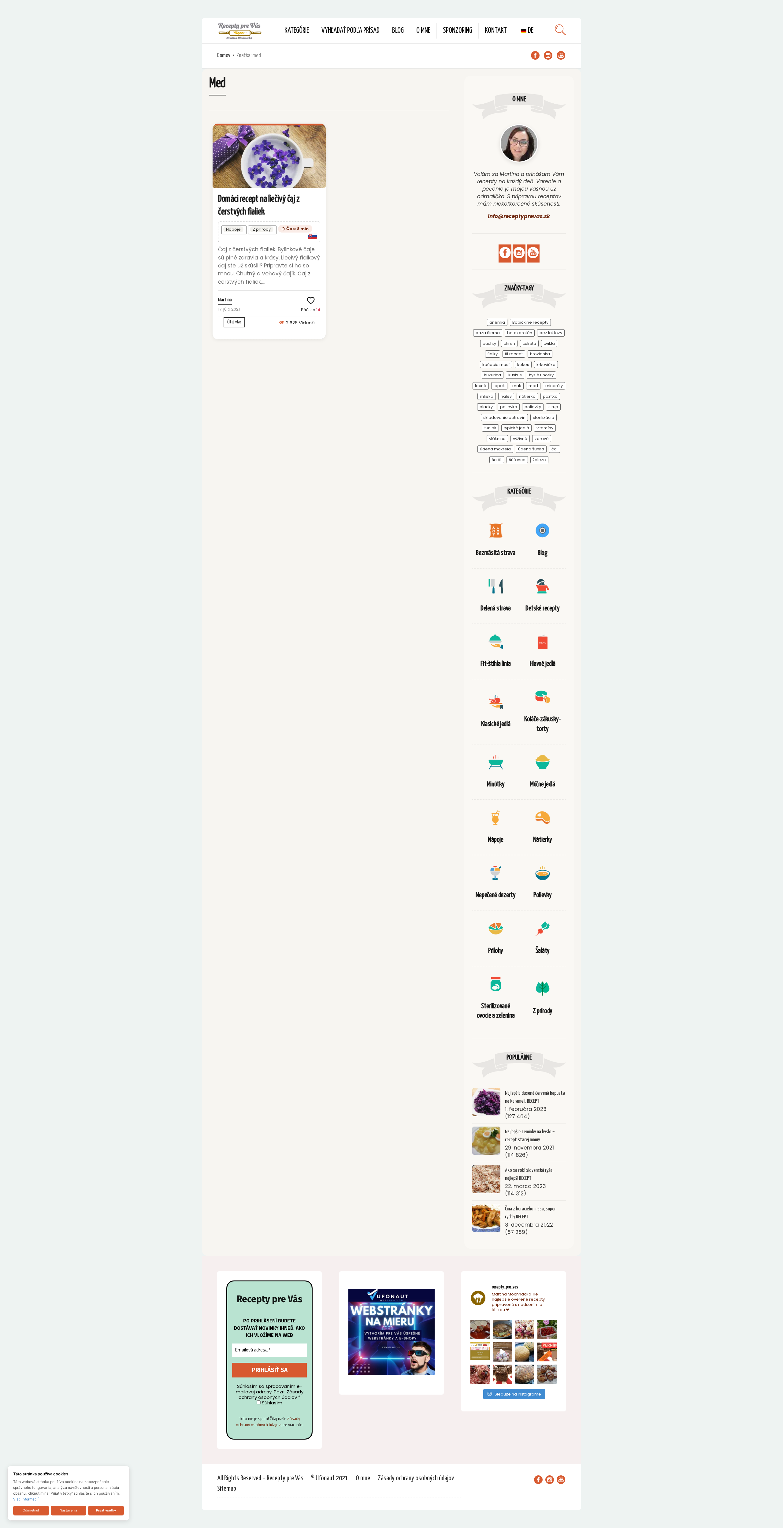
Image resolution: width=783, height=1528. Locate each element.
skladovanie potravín (504, 417)
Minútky (496, 784)
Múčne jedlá (542, 784)
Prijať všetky (106, 1510)
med (533, 386)
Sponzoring (457, 30)
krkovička (545, 364)
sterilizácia (543, 417)
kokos (523, 364)
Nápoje (233, 229)
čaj (554, 449)
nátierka (527, 396)
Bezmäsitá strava (495, 553)
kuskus (515, 375)
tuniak (490, 428)
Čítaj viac (234, 322)
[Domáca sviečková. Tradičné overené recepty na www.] (502, 1329)
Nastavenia (68, 1510)
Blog (398, 30)
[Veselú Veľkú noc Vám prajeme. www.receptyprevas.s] (502, 1352)
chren (509, 343)
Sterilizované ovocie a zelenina (496, 1011)
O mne (423, 30)
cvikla (549, 343)
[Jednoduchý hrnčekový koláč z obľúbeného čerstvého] (524, 1329)
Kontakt (496, 30)
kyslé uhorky (541, 375)
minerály (554, 386)
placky (486, 407)
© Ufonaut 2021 (329, 1478)
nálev (506, 396)
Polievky (542, 895)
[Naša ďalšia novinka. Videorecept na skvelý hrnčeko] (547, 1352)
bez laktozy (551, 333)
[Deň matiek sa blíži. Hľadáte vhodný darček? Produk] (480, 1352)
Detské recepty (542, 608)
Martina (225, 300)
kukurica (492, 375)
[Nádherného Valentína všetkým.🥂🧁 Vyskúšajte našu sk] (480, 1374)
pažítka (550, 396)
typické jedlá (516, 428)
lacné (480, 386)
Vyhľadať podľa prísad (350, 30)
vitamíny (544, 428)
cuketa (529, 343)
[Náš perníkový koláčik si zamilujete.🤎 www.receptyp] (502, 1374)
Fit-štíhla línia (495, 663)
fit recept (514, 354)
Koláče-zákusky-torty (542, 724)
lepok (499, 386)
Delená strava (496, 608)
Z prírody (262, 229)
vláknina (497, 439)
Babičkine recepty (530, 322)
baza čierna (488, 333)
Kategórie (296, 30)
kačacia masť (496, 364)
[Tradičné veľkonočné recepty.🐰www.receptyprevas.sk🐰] (524, 1352)
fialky (493, 354)
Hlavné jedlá (542, 663)
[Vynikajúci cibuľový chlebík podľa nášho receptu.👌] (524, 1374)
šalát (497, 460)
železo (539, 460)
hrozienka (540, 354)
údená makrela (495, 449)
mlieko (486, 396)
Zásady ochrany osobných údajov (268, 1421)
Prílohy (495, 950)
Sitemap (226, 1488)
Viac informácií (26, 1499)
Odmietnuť (31, 1510)
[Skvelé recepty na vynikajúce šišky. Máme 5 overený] (547, 1374)
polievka (508, 407)
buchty (489, 343)
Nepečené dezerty (495, 895)
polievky (533, 407)
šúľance (517, 460)
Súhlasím (271, 1403)
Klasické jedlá (495, 724)
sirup (553, 407)
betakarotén (519, 333)
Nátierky (542, 839)
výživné (520, 439)
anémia (497, 322)
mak (516, 386)
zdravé (542, 439)
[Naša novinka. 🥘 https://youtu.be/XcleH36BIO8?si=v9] (480, 1329)
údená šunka (531, 449)
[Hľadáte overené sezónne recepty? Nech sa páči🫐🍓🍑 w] (547, 1329)
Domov (223, 55)
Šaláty (543, 950)
